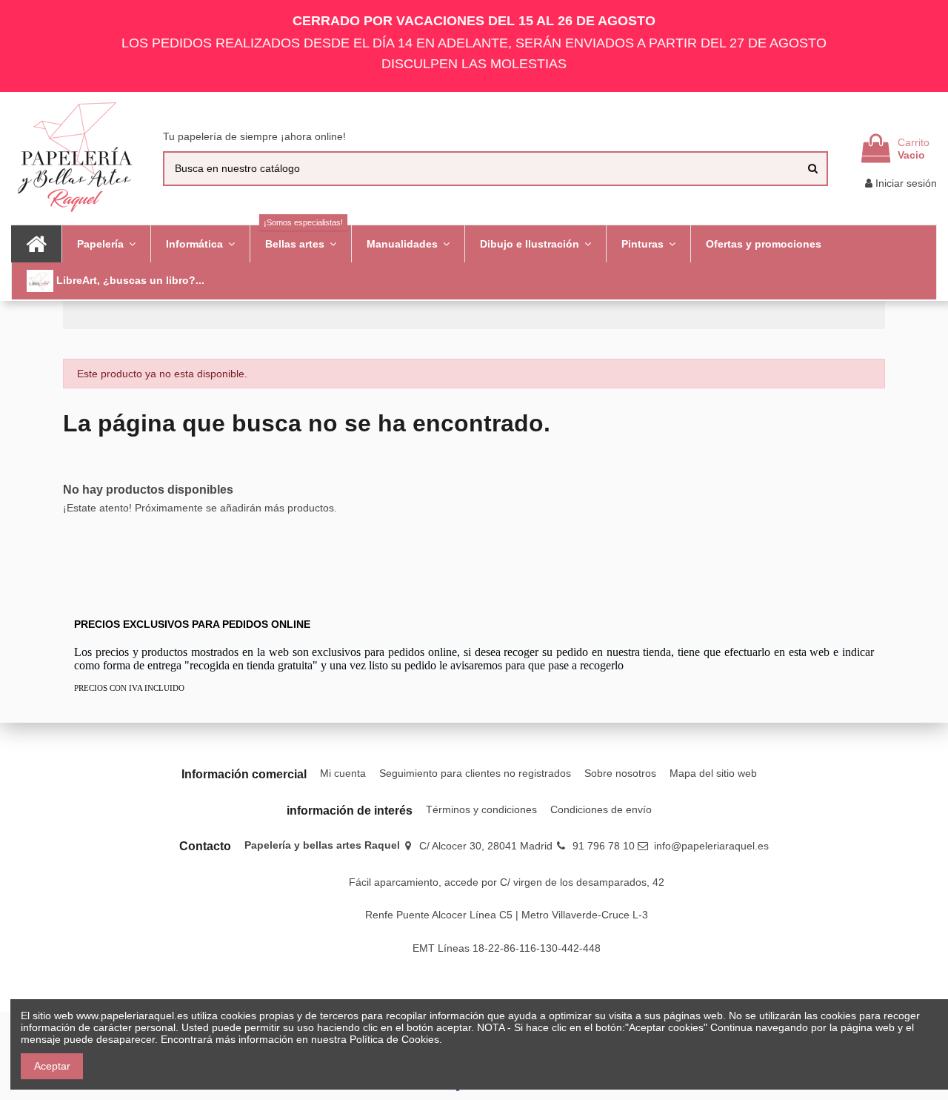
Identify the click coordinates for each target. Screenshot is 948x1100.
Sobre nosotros (620, 773)
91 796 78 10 (604, 846)
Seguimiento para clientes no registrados (475, 773)
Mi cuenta (343, 773)
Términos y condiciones (481, 809)
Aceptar (52, 1066)
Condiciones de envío (601, 809)
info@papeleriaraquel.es (711, 846)
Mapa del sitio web (713, 773)
